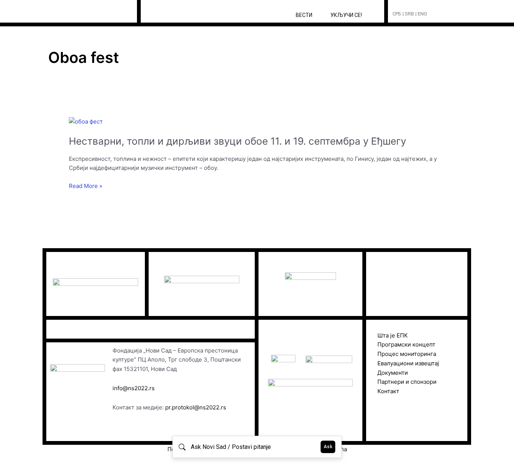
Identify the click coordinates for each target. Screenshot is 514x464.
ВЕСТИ (304, 15)
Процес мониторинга (406, 353)
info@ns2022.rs (134, 388)
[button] (447, 14)
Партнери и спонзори (406, 381)
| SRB (408, 14)
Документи (392, 372)
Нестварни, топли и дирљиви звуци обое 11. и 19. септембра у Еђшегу (237, 141)
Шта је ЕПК (392, 335)
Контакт (388, 391)
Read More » (85, 186)
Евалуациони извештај (408, 363)
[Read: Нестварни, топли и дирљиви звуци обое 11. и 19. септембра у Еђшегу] (86, 121)
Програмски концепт (406, 344)
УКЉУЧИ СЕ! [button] (346, 15)
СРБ (396, 14)
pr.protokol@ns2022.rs (195, 407)
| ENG (421, 14)
